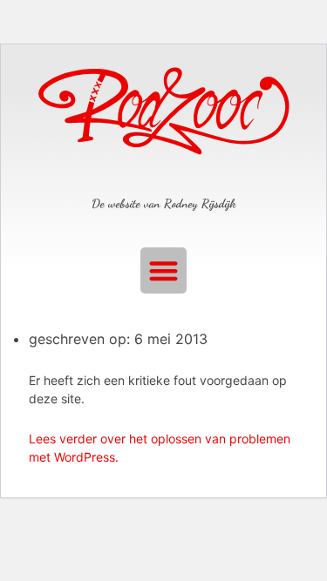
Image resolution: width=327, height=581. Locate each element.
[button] (163, 270)
